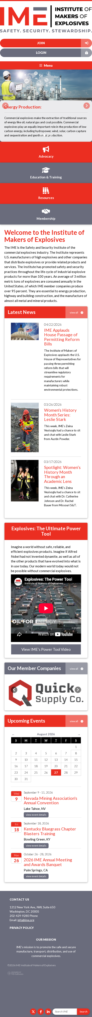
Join (41, 43)
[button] (5, 105)
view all (74, 312)
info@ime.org (26, 920)
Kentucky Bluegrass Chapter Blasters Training (50, 831)
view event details (36, 814)
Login (41, 52)
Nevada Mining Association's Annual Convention (50, 800)
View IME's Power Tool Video (46, 649)
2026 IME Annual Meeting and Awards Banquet (48, 862)
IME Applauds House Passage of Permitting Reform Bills (62, 337)
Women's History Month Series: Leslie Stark (60, 415)
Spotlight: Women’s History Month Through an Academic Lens (62, 474)
